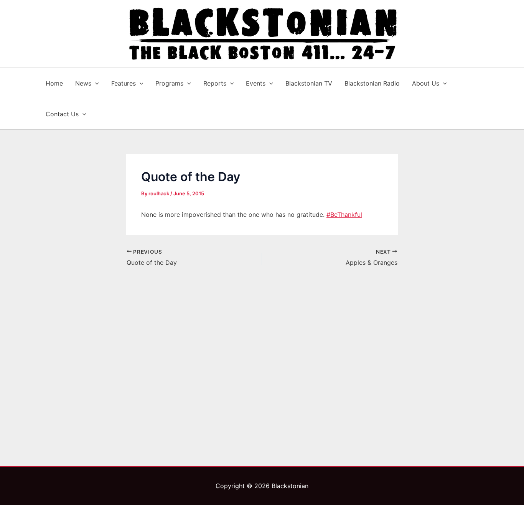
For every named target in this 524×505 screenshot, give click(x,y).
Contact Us (62, 114)
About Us (425, 83)
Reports (214, 83)
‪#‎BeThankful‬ (344, 214)
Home (54, 83)
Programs (169, 83)
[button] (95, 83)
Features (123, 83)
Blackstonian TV (308, 83)
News (83, 83)
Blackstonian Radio (372, 83)
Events (255, 83)
